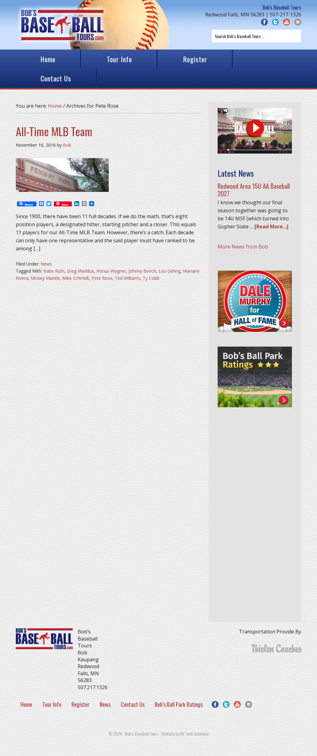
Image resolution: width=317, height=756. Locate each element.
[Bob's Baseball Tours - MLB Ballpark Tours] (255, 152)
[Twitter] (275, 22)
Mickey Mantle (45, 278)
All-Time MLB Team (54, 131)
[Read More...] (271, 226)
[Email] (248, 704)
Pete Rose (102, 278)
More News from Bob (243, 246)
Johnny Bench (142, 271)
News (46, 264)
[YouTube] (286, 22)
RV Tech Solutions (194, 733)
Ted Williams (127, 278)
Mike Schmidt (75, 278)
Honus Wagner (111, 271)
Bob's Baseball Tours (62, 25)
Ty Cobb (151, 278)
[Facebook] (264, 22)
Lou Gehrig (169, 271)
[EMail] (297, 22)
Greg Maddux (80, 271)
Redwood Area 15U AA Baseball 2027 (254, 189)
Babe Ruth (53, 271)
